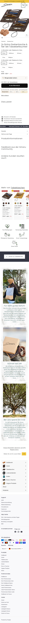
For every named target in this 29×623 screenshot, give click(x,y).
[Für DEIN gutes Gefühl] (14, 287)
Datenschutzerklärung (6, 502)
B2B (2, 523)
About (2, 570)
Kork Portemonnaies (6, 578)
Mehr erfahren (5, 95)
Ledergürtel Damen (5, 608)
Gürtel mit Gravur (5, 613)
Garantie (3, 131)
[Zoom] (26, 35)
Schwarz (19, 53)
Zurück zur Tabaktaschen (15, 256)
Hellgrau (10, 57)
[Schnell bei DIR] (14, 344)
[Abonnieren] (24, 453)
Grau (3, 57)
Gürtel (2, 557)
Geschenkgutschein (6, 511)
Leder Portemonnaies (6, 587)
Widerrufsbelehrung (5, 504)
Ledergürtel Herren (5, 611)
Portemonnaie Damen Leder (7, 591)
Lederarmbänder (5, 561)
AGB (2, 500)
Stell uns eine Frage (6, 134)
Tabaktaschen (10, 41)
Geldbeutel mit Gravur (6, 594)
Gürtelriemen (4, 604)
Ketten (2, 564)
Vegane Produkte (5, 568)
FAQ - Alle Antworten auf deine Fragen (10, 517)
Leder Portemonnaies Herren (8, 589)
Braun (4, 53)
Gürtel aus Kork (5, 602)
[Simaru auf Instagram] (15, 532)
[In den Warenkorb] (26, 106)
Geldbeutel (3, 555)
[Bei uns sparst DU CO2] (14, 401)
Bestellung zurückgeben (7, 521)
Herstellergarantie (5, 519)
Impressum (4, 509)
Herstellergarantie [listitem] (23, 89)
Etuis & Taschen (5, 566)
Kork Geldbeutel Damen (7, 583)
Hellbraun (11, 53)
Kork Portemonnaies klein (7, 581)
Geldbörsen (4, 576)
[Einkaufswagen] (23, 5)
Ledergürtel (4, 606)
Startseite (3, 41)
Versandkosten (14, 82)
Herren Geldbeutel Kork (6, 585)
